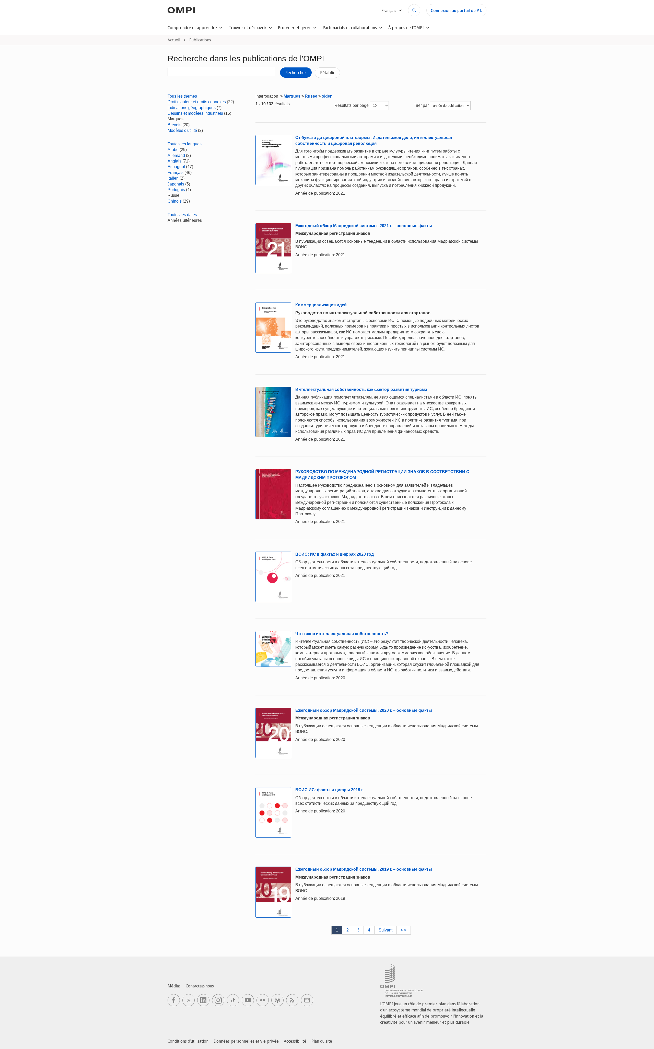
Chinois (175, 201)
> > (403, 930)
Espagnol (176, 167)
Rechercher (295, 72)
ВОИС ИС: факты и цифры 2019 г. (329, 790)
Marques (292, 96)
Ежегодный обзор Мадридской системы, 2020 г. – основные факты (363, 710)
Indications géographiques (192, 108)
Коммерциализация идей (321, 305)
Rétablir (327, 72)
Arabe (173, 149)
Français (175, 172)
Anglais (174, 161)
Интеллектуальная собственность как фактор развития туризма (361, 389)
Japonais (176, 184)
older (327, 96)
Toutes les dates (182, 215)
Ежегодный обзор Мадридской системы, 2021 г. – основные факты (363, 226)
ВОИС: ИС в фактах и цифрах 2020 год (334, 554)
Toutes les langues (185, 144)
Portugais (176, 190)
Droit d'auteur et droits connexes (197, 102)
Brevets (174, 125)
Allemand (176, 155)
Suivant (385, 930)
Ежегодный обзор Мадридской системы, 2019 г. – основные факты (363, 869)
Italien (173, 178)
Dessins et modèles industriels (195, 113)
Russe (311, 96)
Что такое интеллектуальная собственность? (342, 634)
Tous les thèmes (182, 96)
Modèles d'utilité (182, 130)
